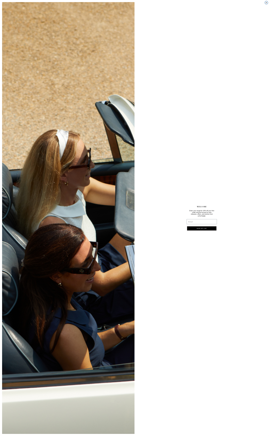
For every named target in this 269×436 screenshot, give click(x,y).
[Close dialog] (266, 2)
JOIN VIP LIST (202, 228)
